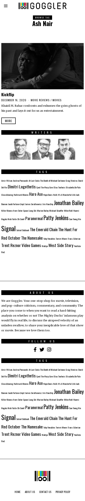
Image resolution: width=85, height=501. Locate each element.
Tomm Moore (61, 238)
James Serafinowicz (33, 204)
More (8, 121)
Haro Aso (36, 194)
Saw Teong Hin (75, 219)
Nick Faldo (12, 219)
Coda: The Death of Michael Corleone (50, 180)
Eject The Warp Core (44, 187)
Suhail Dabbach (22, 230)
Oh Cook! (21, 219)
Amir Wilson (6, 180)
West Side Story (60, 245)
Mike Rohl (68, 210)
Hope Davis (48, 194)
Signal (8, 228)
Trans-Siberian (74, 238)
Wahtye (45, 246)
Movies (57, 100)
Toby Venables (49, 238)
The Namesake (32, 238)
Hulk (55, 194)
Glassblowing (7, 194)
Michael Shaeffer (56, 210)
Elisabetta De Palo (73, 187)
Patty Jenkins (55, 218)
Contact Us (45, 492)
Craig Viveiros (72, 180)
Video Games (31, 245)
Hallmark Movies (21, 194)
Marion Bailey (43, 210)
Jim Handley (47, 204)
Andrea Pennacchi (20, 180)
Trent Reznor (11, 245)
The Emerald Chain (44, 229)
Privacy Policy (63, 492)
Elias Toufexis (59, 187)
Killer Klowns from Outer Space (14, 210)
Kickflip (7, 94)
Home (17, 492)
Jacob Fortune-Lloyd (16, 204)
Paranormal (34, 218)
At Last (31, 180)
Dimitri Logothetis (22, 186)
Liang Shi (32, 210)
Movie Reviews (40, 100)
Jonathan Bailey (69, 203)
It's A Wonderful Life (66, 194)
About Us (30, 492)
